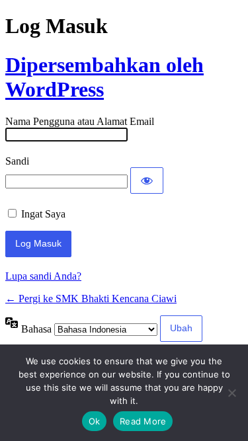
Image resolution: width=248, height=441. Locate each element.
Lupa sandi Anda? (43, 276)
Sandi (17, 161)
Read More (143, 421)
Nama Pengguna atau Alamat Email (79, 121)
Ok (95, 421)
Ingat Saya (43, 214)
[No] (231, 392)
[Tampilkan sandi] (146, 180)
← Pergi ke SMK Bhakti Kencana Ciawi (91, 298)
